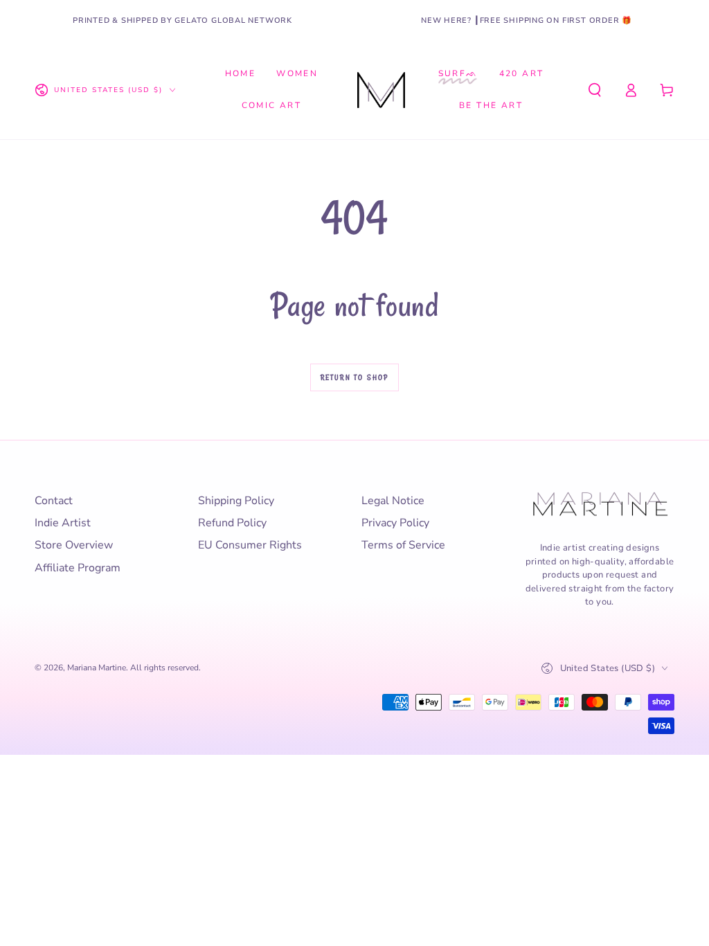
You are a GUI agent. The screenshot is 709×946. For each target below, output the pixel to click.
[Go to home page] (381, 90)
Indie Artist (63, 522)
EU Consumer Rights (250, 545)
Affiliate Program (77, 567)
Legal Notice (392, 500)
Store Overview (74, 545)
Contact (54, 500)
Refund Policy (232, 522)
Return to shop (355, 377)
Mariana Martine (96, 667)
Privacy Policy (395, 522)
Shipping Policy (236, 500)
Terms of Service (403, 545)
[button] (595, 90)
